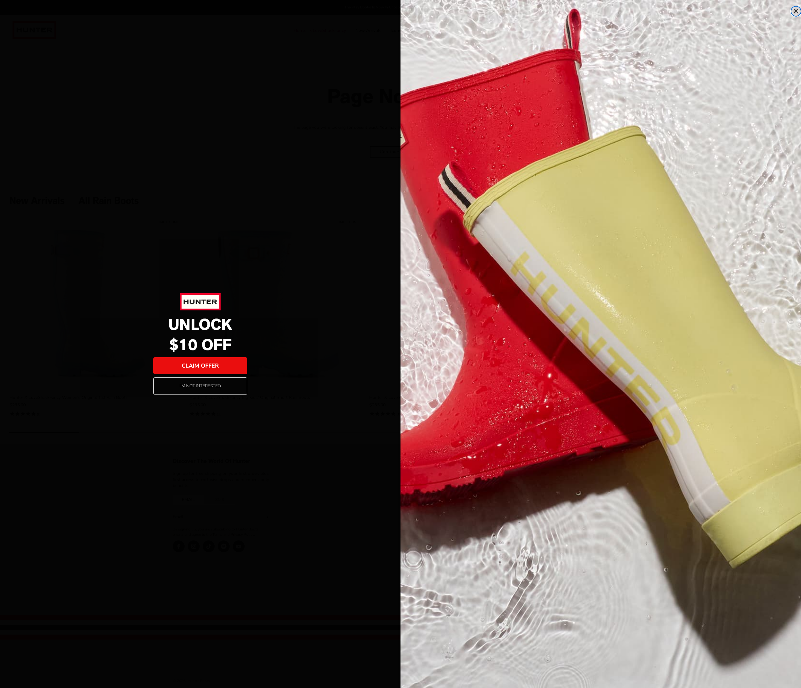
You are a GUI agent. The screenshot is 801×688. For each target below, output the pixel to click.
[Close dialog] (796, 11)
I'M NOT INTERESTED (200, 386)
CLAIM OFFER (200, 365)
